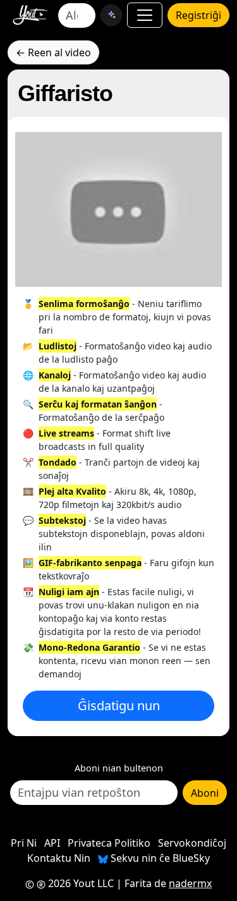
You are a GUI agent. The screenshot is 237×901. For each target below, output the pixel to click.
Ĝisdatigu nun (119, 705)
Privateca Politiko (109, 843)
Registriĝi (198, 15)
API (52, 843)
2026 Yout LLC (80, 883)
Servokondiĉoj (192, 843)
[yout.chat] (111, 15)
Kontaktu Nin (58, 858)
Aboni (205, 793)
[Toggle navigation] (144, 15)
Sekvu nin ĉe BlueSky (159, 858)
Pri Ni (24, 843)
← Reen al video (53, 52)
